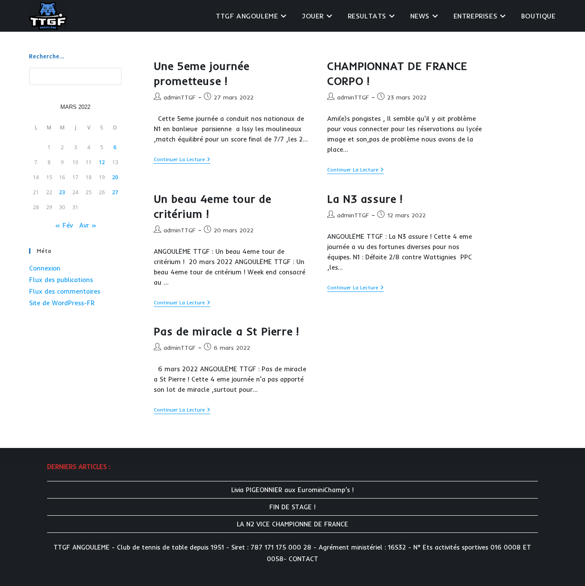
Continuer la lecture (182, 160)
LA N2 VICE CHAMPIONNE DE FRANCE (292, 524)
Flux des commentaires (64, 291)
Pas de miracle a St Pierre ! (226, 331)
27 (115, 192)
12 (102, 162)
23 (62, 192)
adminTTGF (180, 97)
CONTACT (303, 559)
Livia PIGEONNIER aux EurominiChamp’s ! (292, 490)
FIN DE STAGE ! (292, 507)
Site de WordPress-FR (62, 303)
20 (115, 177)
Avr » (87, 225)
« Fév (64, 225)
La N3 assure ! (364, 198)
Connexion (44, 268)
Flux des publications (61, 280)
